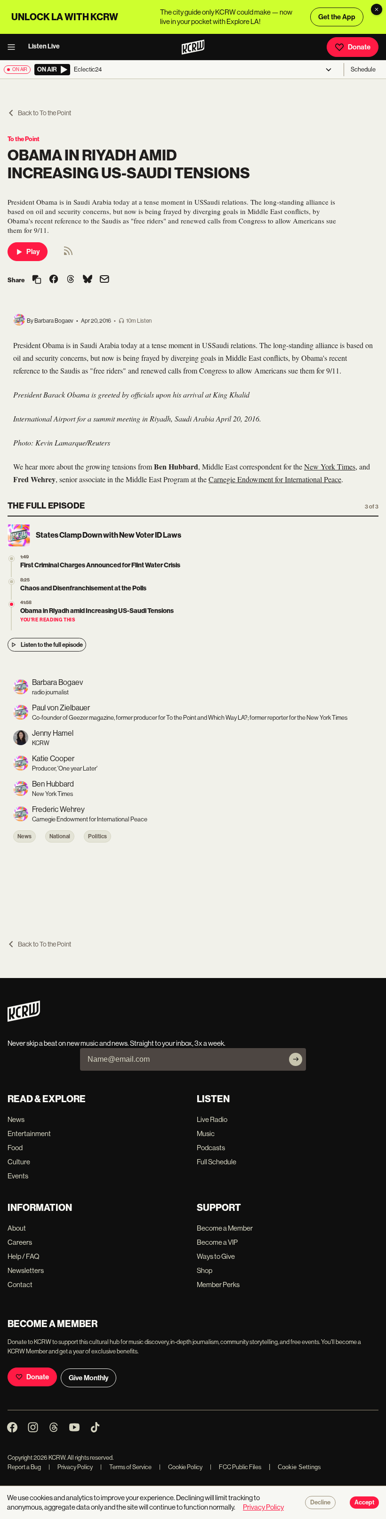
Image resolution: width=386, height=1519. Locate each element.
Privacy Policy (70, 1467)
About (17, 1228)
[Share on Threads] (70, 280)
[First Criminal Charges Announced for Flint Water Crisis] (11, 558)
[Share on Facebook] (53, 280)
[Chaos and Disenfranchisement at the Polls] (11, 581)
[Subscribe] (295, 1059)
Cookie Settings (299, 1467)
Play (33, 251)
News (24, 836)
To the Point (24, 139)
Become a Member (225, 1228)
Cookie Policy (180, 1467)
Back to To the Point (44, 113)
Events (18, 1176)
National (59, 836)
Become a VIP (217, 1242)
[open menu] (14, 47)
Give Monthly (88, 1378)
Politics (97, 836)
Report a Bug (24, 1467)
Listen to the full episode (52, 644)
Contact (20, 1284)
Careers (20, 1242)
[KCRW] (24, 1019)
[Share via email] (104, 280)
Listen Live (44, 46)
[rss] (68, 253)
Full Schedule (216, 1162)
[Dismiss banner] (376, 9)
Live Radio (212, 1119)
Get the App (336, 17)
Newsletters (26, 1270)
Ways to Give (216, 1256)
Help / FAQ (24, 1256)
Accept (364, 1502)
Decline (320, 1502)
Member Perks (218, 1284)
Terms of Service (126, 1467)
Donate (359, 47)
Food (15, 1148)
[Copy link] (36, 280)
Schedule (363, 69)
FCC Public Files (235, 1467)
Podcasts (211, 1148)
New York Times (329, 466)
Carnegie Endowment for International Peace (275, 479)
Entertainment (29, 1133)
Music (206, 1133)
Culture (19, 1162)
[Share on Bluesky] (87, 280)
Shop (204, 1270)
